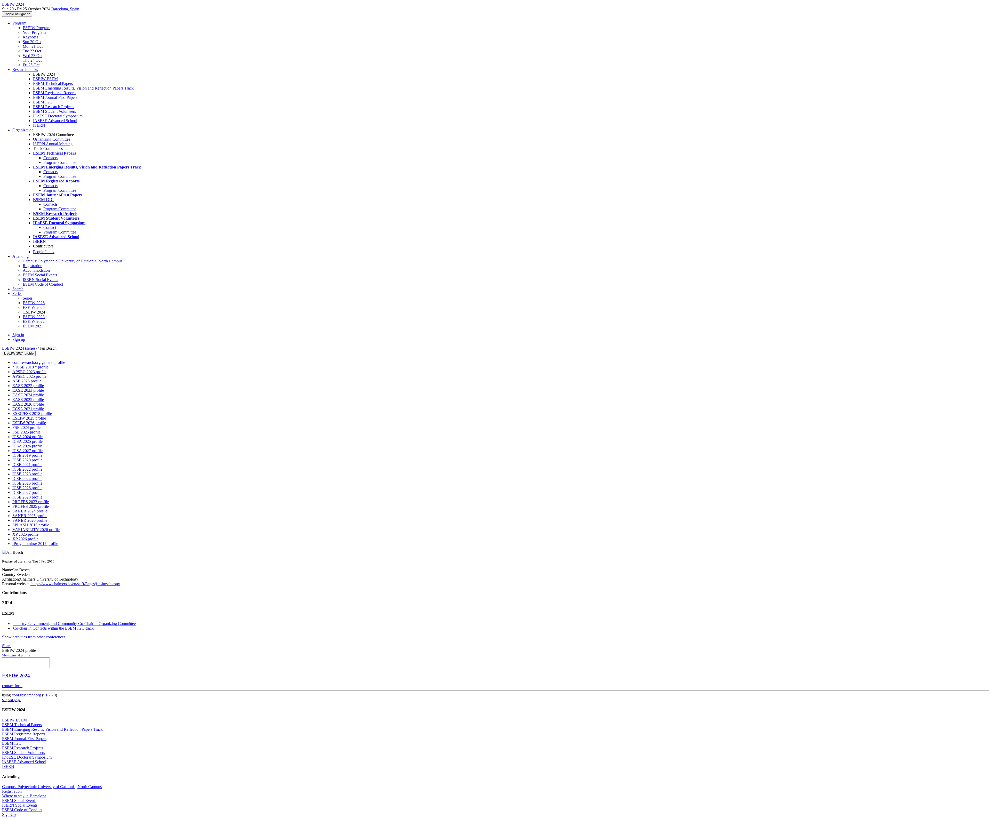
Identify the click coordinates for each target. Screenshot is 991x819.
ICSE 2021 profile (27, 464)
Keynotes (30, 37)
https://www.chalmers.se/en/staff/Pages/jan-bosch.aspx (75, 584)
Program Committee (59, 162)
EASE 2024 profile (28, 395)
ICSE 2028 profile (27, 497)
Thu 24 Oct (32, 60)
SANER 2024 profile (29, 511)
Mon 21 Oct (33, 46)
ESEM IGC (42, 102)
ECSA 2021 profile (28, 409)
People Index (43, 252)
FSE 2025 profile (26, 432)
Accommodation (36, 270)
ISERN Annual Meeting (53, 144)
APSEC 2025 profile (29, 376)
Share (6, 646)
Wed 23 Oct (32, 55)
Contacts (50, 158)
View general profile (16, 655)
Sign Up (9, 814)
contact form (12, 686)
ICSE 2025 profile (27, 483)
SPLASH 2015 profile (30, 525)
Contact (49, 227)
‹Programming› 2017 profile (35, 543)
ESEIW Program (36, 28)
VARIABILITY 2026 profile (36, 529)
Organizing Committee (51, 139)
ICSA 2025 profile (27, 441)
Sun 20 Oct (32, 41)
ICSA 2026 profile (27, 446)
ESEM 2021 (33, 326)
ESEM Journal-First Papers (55, 97)
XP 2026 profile (25, 539)
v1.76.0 (49, 695)
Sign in (18, 335)
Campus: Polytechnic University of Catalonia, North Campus (72, 261)
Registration (32, 265)
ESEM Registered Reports (54, 93)
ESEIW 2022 (34, 321)
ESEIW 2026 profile (29, 423)
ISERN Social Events (40, 279)
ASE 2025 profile (26, 381)
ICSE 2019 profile (27, 455)
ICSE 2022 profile (27, 469)
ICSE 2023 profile (27, 474)
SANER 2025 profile (29, 515)
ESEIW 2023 (34, 317)
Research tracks (25, 69)
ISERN (39, 125)
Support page (11, 700)
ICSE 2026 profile (27, 488)
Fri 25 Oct (31, 65)
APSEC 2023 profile (29, 372)
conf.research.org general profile (38, 362)
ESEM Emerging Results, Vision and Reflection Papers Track (83, 88)
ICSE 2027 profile (27, 492)
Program (19, 23)
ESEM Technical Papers (53, 83)
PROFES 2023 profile (30, 502)
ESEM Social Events (40, 275)
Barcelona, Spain (65, 9)
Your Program (34, 32)
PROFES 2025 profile (30, 506)
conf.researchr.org (26, 695)
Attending (20, 256)
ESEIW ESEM (45, 79)
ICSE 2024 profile (27, 478)
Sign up (18, 339)
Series (28, 298)
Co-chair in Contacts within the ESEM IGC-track (53, 628)
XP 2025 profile (25, 534)
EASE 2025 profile (28, 399)
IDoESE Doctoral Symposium (58, 116)
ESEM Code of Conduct (43, 284)
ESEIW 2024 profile (19, 353)
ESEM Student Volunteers (54, 111)
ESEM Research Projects (53, 107)
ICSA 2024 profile (27, 437)
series (30, 348)
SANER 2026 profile (29, 520)
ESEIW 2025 (34, 307)
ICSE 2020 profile (27, 460)
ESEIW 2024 (13, 348)
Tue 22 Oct (32, 51)
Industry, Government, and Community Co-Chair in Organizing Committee (74, 623)
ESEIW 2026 (34, 303)
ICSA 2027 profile (27, 450)
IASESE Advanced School (55, 120)
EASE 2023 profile (28, 390)
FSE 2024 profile (26, 427)
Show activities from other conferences (33, 637)
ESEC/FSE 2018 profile (32, 413)
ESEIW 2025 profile (29, 418)
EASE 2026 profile (28, 404)
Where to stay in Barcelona (24, 796)
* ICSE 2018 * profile (30, 367)
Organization (23, 130)
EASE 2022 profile (28, 385)
